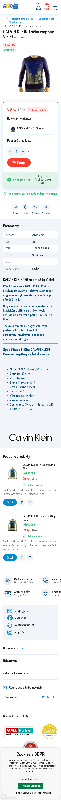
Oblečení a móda (46, 18)
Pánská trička (15, 22)
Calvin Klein (37, 235)
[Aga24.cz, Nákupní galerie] (4, 19)
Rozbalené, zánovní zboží (22, 18)
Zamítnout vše (30, 779)
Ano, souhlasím (31, 785)
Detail (10, 502)
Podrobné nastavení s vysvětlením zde (30, 792)
